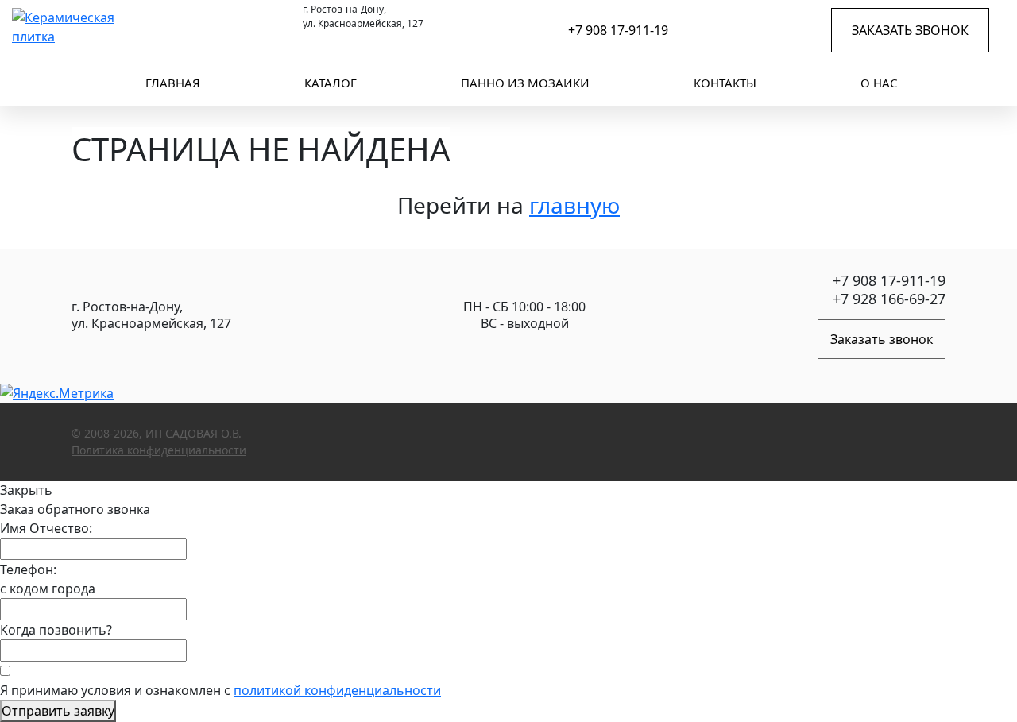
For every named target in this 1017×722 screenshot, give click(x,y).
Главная (172, 83)
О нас (878, 83)
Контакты (725, 83)
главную (574, 205)
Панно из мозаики (525, 83)
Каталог (330, 83)
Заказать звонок (910, 30)
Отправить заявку (58, 711)
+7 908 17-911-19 (618, 30)
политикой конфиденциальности (337, 690)
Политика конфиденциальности (159, 450)
